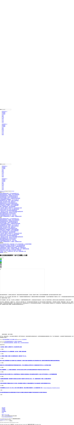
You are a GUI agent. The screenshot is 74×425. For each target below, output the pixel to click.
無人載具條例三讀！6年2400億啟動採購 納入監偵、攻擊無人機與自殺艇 (13, 351)
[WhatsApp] (37, 262)
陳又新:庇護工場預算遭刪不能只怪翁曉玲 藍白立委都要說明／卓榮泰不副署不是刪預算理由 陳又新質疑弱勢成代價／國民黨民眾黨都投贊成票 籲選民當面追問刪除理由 (30, 360)
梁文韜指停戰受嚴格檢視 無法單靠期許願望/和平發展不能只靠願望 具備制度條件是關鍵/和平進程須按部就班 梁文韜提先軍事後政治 (23, 392)
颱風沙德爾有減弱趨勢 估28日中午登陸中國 (8, 239)
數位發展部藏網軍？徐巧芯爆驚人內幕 (10, 339)
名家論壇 (3, 126)
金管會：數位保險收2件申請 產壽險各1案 (7, 201)
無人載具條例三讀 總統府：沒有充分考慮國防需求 (9, 205)
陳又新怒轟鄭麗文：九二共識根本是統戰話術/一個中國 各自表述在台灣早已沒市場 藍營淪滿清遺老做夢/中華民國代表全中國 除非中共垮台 (24, 369)
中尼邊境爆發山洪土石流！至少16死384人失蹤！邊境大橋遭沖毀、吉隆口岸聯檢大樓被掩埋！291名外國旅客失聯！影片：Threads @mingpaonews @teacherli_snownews (30, 387)
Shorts (3, 117)
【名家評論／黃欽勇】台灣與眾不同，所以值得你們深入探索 (11, 207)
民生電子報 (24, 339)
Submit (11, 420)
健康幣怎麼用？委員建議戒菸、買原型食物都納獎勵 (9, 204)
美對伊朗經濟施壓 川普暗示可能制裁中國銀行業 (9, 222)
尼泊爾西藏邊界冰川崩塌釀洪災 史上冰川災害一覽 (9, 199)
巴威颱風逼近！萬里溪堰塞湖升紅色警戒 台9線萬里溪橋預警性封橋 (12, 246)
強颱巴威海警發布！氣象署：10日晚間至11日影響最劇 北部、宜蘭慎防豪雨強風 (14, 248)
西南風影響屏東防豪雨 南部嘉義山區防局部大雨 (9, 195)
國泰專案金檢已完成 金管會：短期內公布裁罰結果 (9, 200)
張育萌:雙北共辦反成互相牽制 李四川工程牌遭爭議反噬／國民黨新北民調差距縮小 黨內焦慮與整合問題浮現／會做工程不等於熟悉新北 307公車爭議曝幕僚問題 (28, 374)
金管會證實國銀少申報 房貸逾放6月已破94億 (8, 212)
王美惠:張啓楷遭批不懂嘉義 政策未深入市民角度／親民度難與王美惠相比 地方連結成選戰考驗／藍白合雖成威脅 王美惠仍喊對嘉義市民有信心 (25, 383)
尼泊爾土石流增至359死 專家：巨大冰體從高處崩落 (9, 209)
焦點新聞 (3, 112)
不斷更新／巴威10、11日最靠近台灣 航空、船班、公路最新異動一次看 (13, 251)
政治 (3, 115)
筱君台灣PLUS (4, 111)
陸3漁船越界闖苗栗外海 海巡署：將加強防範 (13, 341)
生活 (3, 119)
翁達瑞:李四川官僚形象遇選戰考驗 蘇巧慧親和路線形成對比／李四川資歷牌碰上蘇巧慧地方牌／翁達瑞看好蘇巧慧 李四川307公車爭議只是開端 (25, 365)
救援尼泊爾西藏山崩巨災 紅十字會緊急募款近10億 (9, 193)
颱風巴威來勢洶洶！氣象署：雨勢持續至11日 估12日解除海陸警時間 (12, 245)
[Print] (37, 267)
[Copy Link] (37, 264)
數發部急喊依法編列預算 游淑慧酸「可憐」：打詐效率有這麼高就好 (16, 342)
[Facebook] (37, 261)
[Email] (37, 265)
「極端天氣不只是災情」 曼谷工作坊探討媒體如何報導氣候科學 (11, 211)
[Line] (37, 259)
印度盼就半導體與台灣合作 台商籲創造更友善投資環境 (10, 198)
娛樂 (3, 122)
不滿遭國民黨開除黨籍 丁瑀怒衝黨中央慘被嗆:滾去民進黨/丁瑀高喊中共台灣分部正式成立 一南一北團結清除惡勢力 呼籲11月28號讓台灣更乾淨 (25, 378)
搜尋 (1, 109)
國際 (3, 116)
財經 (3, 118)
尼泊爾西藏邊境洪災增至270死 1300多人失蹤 (8, 215)
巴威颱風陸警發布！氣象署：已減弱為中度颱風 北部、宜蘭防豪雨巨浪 (13, 247)
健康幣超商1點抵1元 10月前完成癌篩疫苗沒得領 (8, 203)
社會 (3, 120)
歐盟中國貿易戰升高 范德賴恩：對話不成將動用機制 (9, 194)
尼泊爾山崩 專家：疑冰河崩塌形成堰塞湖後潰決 (8, 210)
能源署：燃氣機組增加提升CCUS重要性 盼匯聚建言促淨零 (10, 216)
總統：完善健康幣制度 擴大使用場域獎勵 (7, 206)
